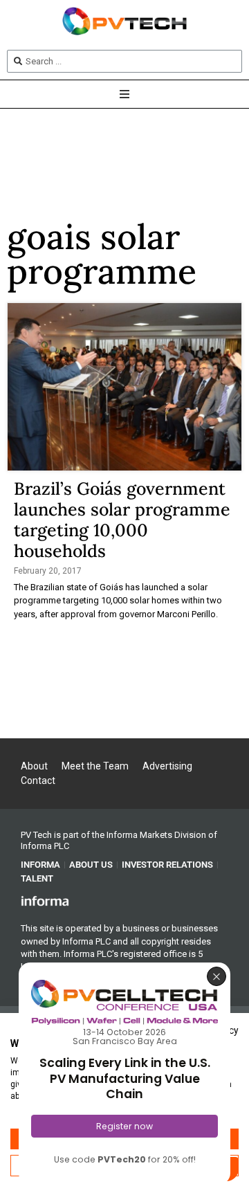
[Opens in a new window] (45, 900)
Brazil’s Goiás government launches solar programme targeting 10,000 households (122, 519)
